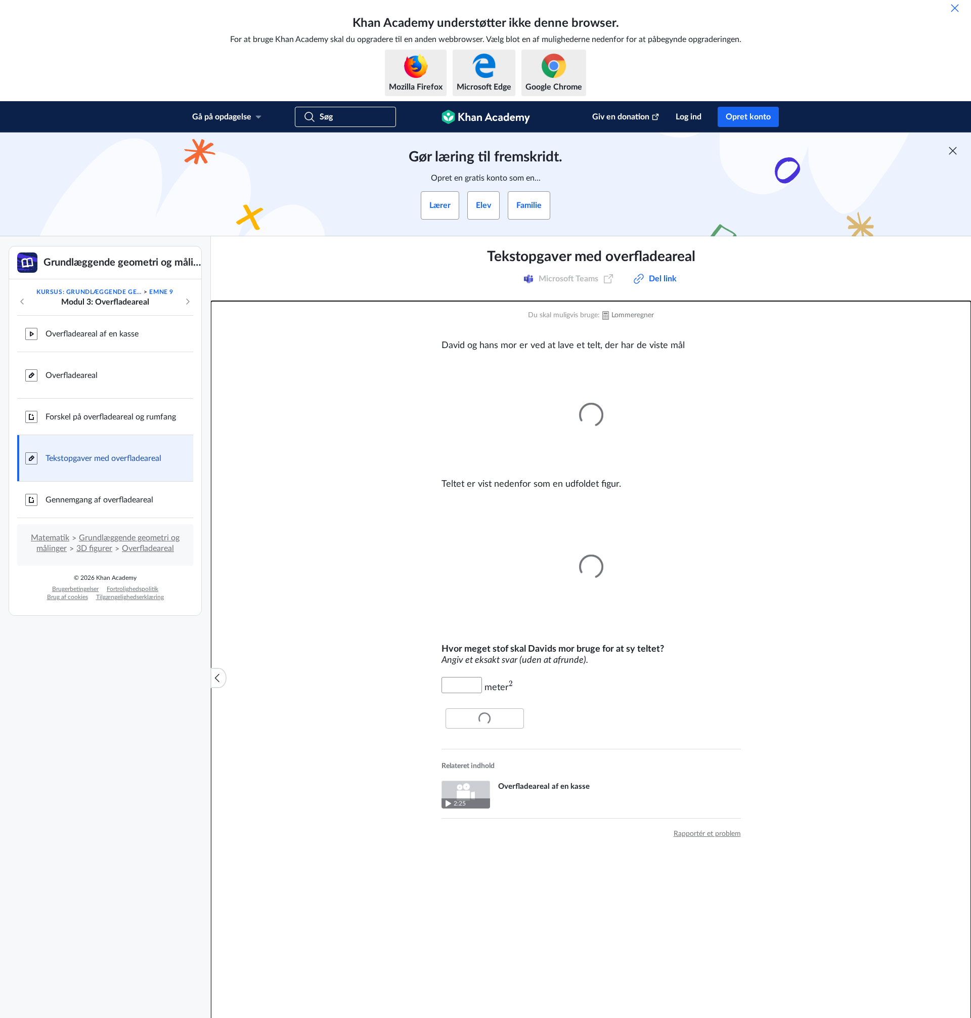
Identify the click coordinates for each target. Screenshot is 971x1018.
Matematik (50, 538)
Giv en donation (620, 117)
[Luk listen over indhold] (218, 678)
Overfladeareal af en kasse (92, 334)
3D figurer (94, 548)
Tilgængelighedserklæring (130, 597)
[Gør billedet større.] (591, 415)
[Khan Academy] (486, 117)
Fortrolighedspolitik (132, 589)
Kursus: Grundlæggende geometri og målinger (89, 292)
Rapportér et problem (707, 833)
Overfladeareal (72, 375)
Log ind (688, 117)
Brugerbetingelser (75, 589)
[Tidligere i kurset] (22, 301)
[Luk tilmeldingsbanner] (953, 151)
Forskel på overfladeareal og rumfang (111, 417)
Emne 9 (161, 292)
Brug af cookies (67, 597)
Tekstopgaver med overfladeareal (103, 458)
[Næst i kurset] (188, 301)
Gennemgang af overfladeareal (99, 500)
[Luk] (955, 8)
